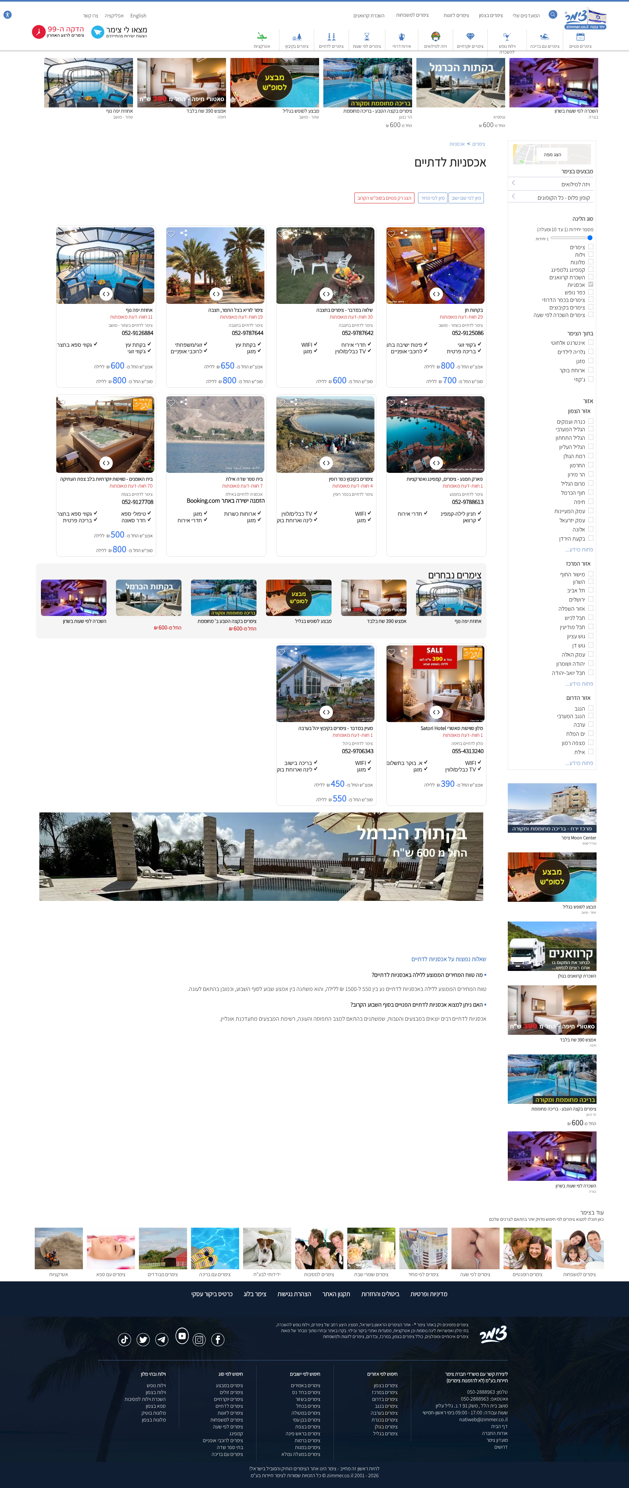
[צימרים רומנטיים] (528, 1267)
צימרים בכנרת (385, 1419)
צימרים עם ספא (110, 1274)
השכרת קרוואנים (369, 15)
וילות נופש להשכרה (507, 49)
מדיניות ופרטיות (429, 1294)
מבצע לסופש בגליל (301, 110)
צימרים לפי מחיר (423, 1274)
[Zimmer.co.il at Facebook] (217, 1336)
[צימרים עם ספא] (111, 1267)
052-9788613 (468, 501)
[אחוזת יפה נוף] (88, 61)
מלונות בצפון (154, 1419)
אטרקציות (262, 46)
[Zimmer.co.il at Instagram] (199, 1336)
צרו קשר (90, 15)
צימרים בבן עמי (306, 1419)
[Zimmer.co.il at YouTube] (180, 1329)
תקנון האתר (336, 1294)
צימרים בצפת (307, 1426)
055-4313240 (468, 751)
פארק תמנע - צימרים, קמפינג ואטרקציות (445, 478)
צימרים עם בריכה (545, 46)
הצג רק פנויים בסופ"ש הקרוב (384, 198)
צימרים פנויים (580, 46)
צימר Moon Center (579, 837)
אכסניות (457, 143)
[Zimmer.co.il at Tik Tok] (124, 1336)
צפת (124, 494)
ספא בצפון (156, 1406)
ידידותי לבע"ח (267, 1274)
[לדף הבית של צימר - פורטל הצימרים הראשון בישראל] (493, 1342)
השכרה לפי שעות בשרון (576, 110)
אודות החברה (495, 1433)
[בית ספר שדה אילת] (215, 471)
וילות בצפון (156, 1392)
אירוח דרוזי (401, 46)
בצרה (592, 1191)
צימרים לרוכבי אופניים (223, 1440)
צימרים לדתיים (331, 46)
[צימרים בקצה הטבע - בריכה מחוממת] (367, 61)
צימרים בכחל (308, 1406)
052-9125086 (468, 332)
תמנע (454, 494)
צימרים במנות (307, 1447)
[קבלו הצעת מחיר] (115, 37)
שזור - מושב (449, 325)
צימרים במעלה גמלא (300, 1454)
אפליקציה (114, 15)
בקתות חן (474, 310)
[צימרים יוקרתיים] (470, 39)
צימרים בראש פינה (303, 1433)
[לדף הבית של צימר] (585, 28)
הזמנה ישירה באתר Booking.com (226, 500)
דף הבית (499, 1426)
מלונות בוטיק (154, 1412)
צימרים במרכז (385, 1392)
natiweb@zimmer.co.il (483, 1419)
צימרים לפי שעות (367, 46)
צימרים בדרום (385, 1399)
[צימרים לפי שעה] (475, 1267)
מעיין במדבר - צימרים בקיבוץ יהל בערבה (335, 728)
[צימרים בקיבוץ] (297, 39)
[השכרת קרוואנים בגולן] (552, 969)
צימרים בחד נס (306, 1392)
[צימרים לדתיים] (331, 39)
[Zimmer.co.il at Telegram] (161, 1336)
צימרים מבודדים (163, 1274)
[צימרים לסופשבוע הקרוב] (53, 37)
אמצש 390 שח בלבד (206, 110)
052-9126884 (138, 332)
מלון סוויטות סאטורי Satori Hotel (452, 728)
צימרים (478, 143)
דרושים (501, 1446)
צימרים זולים (231, 1392)
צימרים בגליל (385, 1433)
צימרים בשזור (307, 1399)
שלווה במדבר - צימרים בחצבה (344, 310)
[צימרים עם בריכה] (545, 39)
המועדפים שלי (526, 15)
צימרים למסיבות (319, 1274)
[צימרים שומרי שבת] (371, 1267)
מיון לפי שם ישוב (466, 198)
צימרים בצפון (491, 15)
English (138, 15)
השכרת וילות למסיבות (145, 1399)
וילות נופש (156, 1385)
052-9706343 (358, 751)
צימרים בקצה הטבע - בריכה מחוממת (377, 110)
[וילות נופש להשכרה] (507, 39)
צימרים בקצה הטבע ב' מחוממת (227, 621)
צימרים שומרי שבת (371, 1274)
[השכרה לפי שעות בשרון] (553, 61)
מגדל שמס (589, 843)
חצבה (344, 325)
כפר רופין (341, 494)
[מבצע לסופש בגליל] (274, 61)
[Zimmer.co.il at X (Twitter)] (143, 1336)
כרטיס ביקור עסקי (212, 1294)
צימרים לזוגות (456, 15)
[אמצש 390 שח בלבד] (181, 61)
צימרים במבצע (229, 1385)
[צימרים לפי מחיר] (423, 1267)
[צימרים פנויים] (580, 39)
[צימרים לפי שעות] (367, 39)
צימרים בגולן (386, 1426)
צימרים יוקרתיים (470, 46)
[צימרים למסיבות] (319, 1267)
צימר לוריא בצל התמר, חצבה (235, 310)
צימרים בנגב (386, 1406)
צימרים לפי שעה (475, 1274)
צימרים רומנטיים (528, 1274)
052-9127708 (138, 501)
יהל (346, 743)
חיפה (455, 743)
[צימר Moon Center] (552, 831)
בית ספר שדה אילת (244, 478)
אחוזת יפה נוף (119, 110)
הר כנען (591, 1114)
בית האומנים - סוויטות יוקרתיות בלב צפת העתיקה (106, 478)
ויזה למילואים (435, 46)
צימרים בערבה (384, 1412)
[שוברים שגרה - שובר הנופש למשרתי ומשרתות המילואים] (436, 39)
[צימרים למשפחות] (580, 1267)
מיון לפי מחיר (433, 198)
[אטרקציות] (262, 39)
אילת (229, 494)
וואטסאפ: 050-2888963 (484, 1398)
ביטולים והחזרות (380, 1294)
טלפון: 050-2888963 (487, 1391)
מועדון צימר (497, 1440)
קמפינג (236, 1433)
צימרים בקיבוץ (297, 46)
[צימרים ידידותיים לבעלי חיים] (267, 1267)
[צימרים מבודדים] (163, 1267)
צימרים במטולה (306, 1412)
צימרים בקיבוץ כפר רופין (351, 478)
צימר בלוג (255, 1294)
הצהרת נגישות (294, 1294)
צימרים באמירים (305, 1385)
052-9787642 (358, 332)
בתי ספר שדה (230, 1447)
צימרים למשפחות (412, 14)
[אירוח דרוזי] (402, 39)
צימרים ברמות (307, 1440)
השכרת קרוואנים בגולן (577, 976)
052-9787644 (248, 332)
